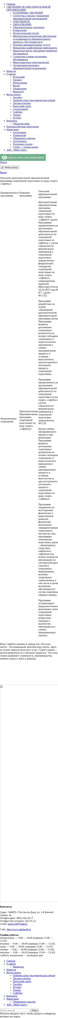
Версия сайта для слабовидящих (25, 157)
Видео (16, 85)
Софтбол (18, 112)
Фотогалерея (20, 82)
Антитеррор (19, 132)
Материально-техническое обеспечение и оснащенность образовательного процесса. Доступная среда (34, 39)
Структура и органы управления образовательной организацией (31, 17)
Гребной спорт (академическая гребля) (34, 100)
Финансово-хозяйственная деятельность (35, 47)
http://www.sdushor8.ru (19, 929)
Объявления (19, 88)
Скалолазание (20, 109)
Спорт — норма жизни (25, 147)
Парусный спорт (22, 106)
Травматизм (19, 135)
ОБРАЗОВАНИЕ (22, 24)
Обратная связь (21, 123)
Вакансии (18, 91)
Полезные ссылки (23, 144)
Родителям (19, 77)
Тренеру (17, 79)
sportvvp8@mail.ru (17, 923)
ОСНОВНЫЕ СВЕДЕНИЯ (28, 12)
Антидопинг (20, 141)
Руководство (20, 30)
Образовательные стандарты (28, 27)
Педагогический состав (26, 33)
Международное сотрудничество (31, 62)
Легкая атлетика (22, 103)
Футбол (17, 117)
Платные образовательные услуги (31, 44)
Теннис (17, 115)
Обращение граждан (24, 138)
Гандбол (17, 97)
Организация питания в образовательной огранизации (29, 67)
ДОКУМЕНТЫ (21, 21)
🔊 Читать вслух (9, 167)
